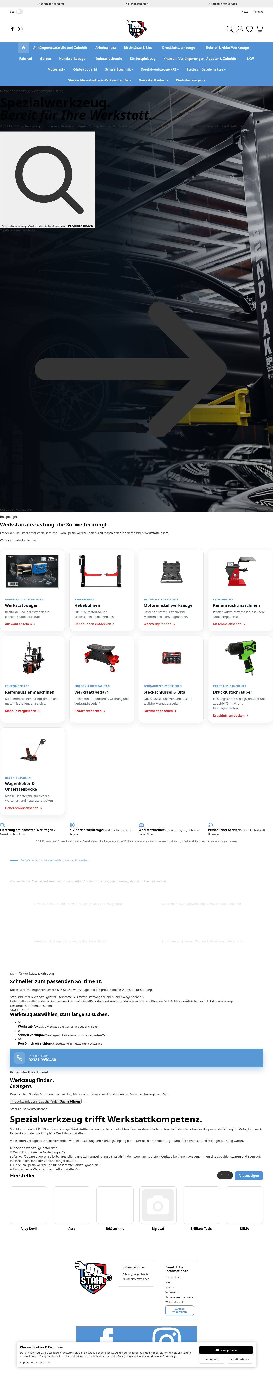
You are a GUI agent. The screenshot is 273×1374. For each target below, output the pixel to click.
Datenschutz (43, 1362)
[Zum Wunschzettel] (249, 29)
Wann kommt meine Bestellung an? (39, 1152)
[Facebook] (12, 29)
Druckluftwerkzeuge (104, 1001)
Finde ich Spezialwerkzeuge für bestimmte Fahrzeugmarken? (57, 1165)
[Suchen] (230, 29)
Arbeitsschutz (200, 1001)
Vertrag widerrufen (179, 1310)
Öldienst (84, 1001)
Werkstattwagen (92, 997)
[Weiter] (229, 1175)
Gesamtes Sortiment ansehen (31, 1005)
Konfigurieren (240, 1359)
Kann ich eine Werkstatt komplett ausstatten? (46, 1169)
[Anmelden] (240, 29)
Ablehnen (212, 1359)
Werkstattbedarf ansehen (18, 540)
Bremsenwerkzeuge (64, 1001)
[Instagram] (20, 29)
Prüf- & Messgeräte (177, 1001)
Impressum (27, 1362)
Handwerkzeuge (129, 1001)
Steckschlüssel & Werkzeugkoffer (33, 997)
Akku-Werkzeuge (222, 1001)
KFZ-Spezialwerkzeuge (16, 509)
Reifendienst (41, 1001)
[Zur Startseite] (136, 29)
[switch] (19, 11)
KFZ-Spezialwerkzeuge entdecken (33, 1148)
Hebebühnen (113, 997)
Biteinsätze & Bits (68, 997)
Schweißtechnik (152, 1001)
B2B (12, 11)
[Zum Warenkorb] (259, 29)
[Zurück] (221, 1175)
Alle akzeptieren (226, 1350)
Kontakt (258, 11)
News (245, 11)
